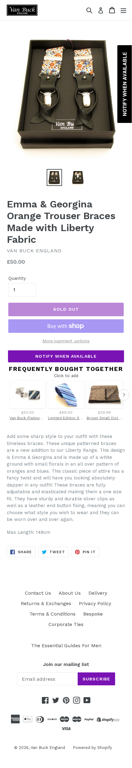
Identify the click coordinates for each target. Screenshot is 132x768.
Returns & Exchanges (46, 603)
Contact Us (38, 593)
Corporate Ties (66, 624)
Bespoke (93, 614)
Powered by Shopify (92, 747)
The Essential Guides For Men (66, 645)
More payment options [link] (66, 340)
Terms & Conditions (52, 614)
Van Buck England (48, 747)
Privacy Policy (95, 603)
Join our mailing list (66, 664)
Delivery (97, 593)
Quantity (17, 278)
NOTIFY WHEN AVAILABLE (66, 356)
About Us (70, 593)
